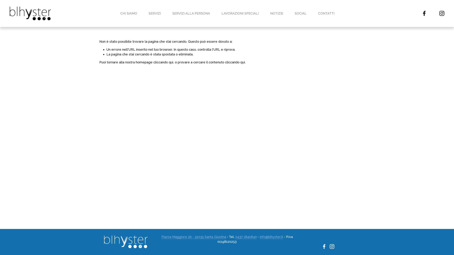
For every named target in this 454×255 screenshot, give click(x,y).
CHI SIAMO (128, 13)
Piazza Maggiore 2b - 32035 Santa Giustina (193, 237)
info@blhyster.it (271, 237)
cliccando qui (163, 62)
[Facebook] (424, 13)
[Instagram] (442, 13)
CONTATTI (326, 13)
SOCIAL (301, 13)
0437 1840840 (246, 237)
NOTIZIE (276, 13)
